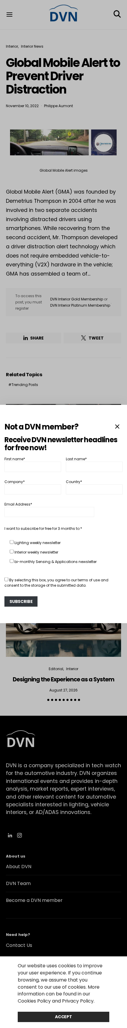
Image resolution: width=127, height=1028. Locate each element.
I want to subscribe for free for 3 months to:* (43, 528)
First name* (14, 458)
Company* (14, 481)
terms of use (89, 580)
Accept (63, 1017)
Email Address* (18, 504)
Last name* (76, 458)
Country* (74, 481)
